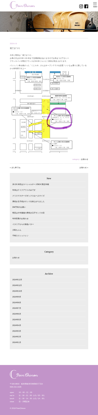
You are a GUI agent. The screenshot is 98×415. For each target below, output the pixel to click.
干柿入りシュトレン (20, 236)
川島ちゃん (16, 230)
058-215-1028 (15, 387)
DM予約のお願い (19, 207)
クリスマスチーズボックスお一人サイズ (28, 196)
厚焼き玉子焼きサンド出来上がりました (28, 201)
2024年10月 (17, 291)
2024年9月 (16, 297)
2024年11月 (17, 285)
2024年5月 (16, 320)
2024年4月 (16, 325)
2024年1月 (16, 342)
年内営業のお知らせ (20, 218)
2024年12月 (17, 280)
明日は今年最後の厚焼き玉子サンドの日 (28, 213)
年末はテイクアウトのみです (24, 190)
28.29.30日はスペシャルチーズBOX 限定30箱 (30, 184)
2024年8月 (16, 302)
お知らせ (84, 159)
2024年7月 (16, 308)
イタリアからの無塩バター (23, 224)
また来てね (15, 167)
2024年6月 (16, 314)
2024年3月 (16, 331)
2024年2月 (16, 337)
